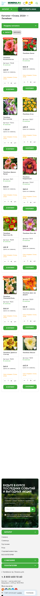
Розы (3, 548)
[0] (24, 3)
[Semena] (14, 3)
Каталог (5, 9)
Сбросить (17, 32)
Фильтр (8, 32)
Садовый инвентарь (9, 551)
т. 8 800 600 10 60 (12, 577)
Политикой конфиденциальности (17, 518)
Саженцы (5, 541)
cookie (19, 593)
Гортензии (6, 544)
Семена (5, 537)
